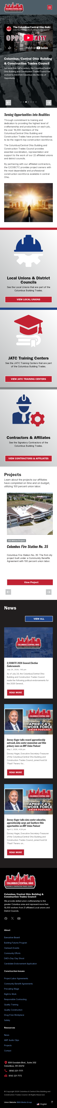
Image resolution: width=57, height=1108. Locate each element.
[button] (21, 102)
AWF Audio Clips (11, 1040)
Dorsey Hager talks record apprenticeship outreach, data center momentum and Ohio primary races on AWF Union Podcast (26, 743)
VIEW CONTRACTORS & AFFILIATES (28, 458)
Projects (8, 1045)
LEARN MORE (21, 83)
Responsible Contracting (15, 999)
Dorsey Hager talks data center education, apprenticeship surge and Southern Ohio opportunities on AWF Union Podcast (26, 823)
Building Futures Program (15, 943)
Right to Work (10, 994)
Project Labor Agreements (16, 978)
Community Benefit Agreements (18, 983)
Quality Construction (13, 1010)
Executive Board (12, 937)
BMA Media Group (24, 1102)
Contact (7, 1050)
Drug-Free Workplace (14, 1015)
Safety (7, 1020)
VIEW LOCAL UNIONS (28, 299)
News (6, 1035)
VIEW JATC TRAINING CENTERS (28, 379)
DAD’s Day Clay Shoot (14, 958)
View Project (33, 582)
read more (15, 692)
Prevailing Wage (11, 989)
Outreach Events (11, 948)
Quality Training (11, 1004)
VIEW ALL (39, 618)
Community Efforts (12, 953)
